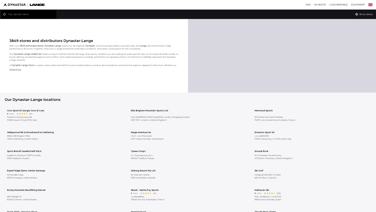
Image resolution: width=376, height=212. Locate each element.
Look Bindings (338, 4)
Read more (15, 69)
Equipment (358, 4)
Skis (308, 4)
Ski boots (320, 4)
